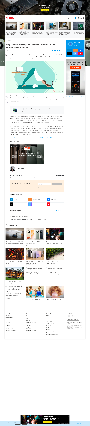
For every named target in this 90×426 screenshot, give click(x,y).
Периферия (8, 322)
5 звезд (59, 50)
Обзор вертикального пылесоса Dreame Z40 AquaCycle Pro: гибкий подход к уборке (64, 32)
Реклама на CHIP (69, 96)
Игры (47, 315)
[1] (10, 177)
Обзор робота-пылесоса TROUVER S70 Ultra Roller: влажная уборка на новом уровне (11, 33)
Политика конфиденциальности (52, 335)
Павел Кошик (20, 168)
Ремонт (27, 318)
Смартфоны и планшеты (10, 317)
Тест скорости (50, 323)
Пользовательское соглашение (52, 334)
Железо (47, 316)
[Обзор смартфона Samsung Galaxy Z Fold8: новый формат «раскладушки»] (35, 254)
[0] (34, 177)
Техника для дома (9, 328)
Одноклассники (36, 199)
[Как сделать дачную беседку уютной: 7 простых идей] (35, 269)
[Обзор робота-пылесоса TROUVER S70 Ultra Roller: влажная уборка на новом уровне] (15, 234)
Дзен (15, 204)
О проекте (48, 329)
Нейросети (53, 18)
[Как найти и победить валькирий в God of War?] (15, 254)
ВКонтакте (53, 199)
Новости (29, 18)
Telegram (16, 199)
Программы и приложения (11, 330)
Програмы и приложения (31, 330)
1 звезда (52, 50)
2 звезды (54, 50)
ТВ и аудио (8, 327)
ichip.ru (48, 327)
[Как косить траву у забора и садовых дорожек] (55, 254)
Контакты (82, 96)
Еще (68, 18)
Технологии (61, 18)
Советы (36, 18)
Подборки (44, 18)
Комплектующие (9, 320)
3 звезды (56, 50)
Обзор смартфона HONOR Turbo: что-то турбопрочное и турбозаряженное (24, 32)
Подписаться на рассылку (73, 319)
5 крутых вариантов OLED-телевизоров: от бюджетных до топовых (78, 32)
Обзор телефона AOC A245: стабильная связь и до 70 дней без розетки (52, 32)
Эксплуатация (29, 316)
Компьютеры (28, 323)
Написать (60, 210)
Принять (79, 423)
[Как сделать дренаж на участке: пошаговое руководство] (15, 273)
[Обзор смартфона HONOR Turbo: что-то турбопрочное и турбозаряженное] (35, 234)
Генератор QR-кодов (50, 331)
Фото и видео (8, 323)
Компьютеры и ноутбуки (10, 319)
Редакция (48, 332)
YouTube (53, 204)
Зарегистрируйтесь (22, 219)
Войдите (12, 219)
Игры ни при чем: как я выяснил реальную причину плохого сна (38, 32)
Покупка (27, 315)
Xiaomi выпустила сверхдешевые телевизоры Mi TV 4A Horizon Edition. (34, 138)
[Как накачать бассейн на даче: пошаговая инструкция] (35, 292)
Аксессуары (8, 325)
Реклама (48, 325)
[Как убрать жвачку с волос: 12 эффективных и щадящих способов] (55, 292)
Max (33, 204)
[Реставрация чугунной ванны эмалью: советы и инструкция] (55, 269)
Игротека (48, 313)
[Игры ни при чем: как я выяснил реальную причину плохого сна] (55, 234)
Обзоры (21, 18)
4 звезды (57, 50)
